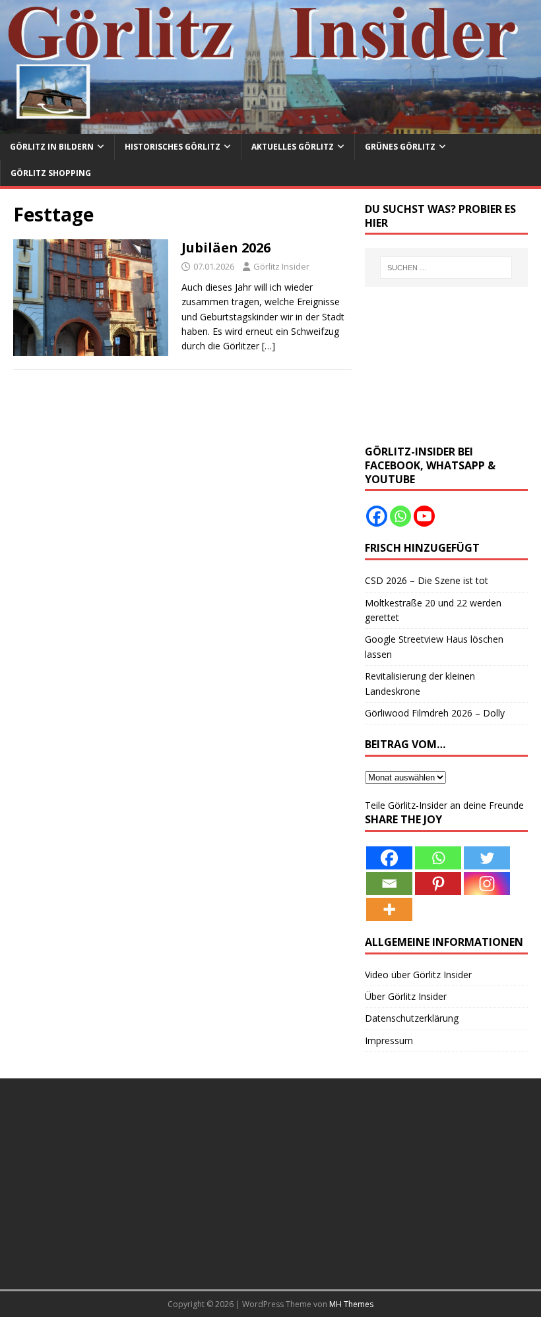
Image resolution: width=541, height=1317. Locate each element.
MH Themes (351, 1304)
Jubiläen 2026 (225, 247)
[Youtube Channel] (424, 516)
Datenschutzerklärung (412, 1018)
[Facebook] (376, 516)
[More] (389, 909)
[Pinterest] (438, 883)
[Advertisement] (446, 366)
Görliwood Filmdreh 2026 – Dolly (435, 713)
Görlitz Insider (281, 266)
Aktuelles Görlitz (292, 146)
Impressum (389, 1040)
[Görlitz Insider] (270, 126)
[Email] (389, 883)
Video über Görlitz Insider (418, 974)
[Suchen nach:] (446, 267)
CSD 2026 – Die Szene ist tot (426, 580)
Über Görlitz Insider (406, 996)
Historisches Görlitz (172, 146)
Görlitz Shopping (51, 173)
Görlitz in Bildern (52, 146)
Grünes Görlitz (400, 146)
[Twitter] (487, 857)
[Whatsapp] (400, 516)
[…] (268, 345)
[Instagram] (487, 883)
